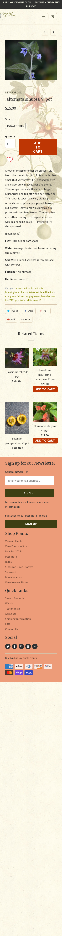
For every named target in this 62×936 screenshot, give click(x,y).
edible (39, 292)
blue (22, 292)
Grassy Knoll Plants (25, 658)
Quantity (10, 136)
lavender (45, 296)
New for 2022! (14, 92)
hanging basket (32, 296)
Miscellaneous (13, 577)
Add (13, 319)
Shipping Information (18, 618)
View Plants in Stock (17, 546)
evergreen (10, 296)
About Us (10, 613)
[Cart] (53, 16)
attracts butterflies (25, 288)
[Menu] (44, 16)
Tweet (14, 311)
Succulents (11, 572)
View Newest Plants (16, 582)
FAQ (7, 624)
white (29, 300)
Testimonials (12, 608)
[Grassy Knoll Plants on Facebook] (14, 646)
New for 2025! (13, 551)
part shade (20, 300)
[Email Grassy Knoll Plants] (35, 646)
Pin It (46, 311)
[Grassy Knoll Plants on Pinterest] (21, 646)
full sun (20, 296)
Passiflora (11, 556)
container (30, 292)
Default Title (15, 126)
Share (30, 311)
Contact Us (11, 629)
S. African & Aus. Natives (19, 566)
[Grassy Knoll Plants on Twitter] (8, 646)
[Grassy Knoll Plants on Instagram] (28, 646)
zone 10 (37, 300)
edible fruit (48, 292)
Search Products (14, 598)
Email (27, 319)
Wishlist (10, 603)
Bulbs (8, 561)
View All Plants (13, 541)
